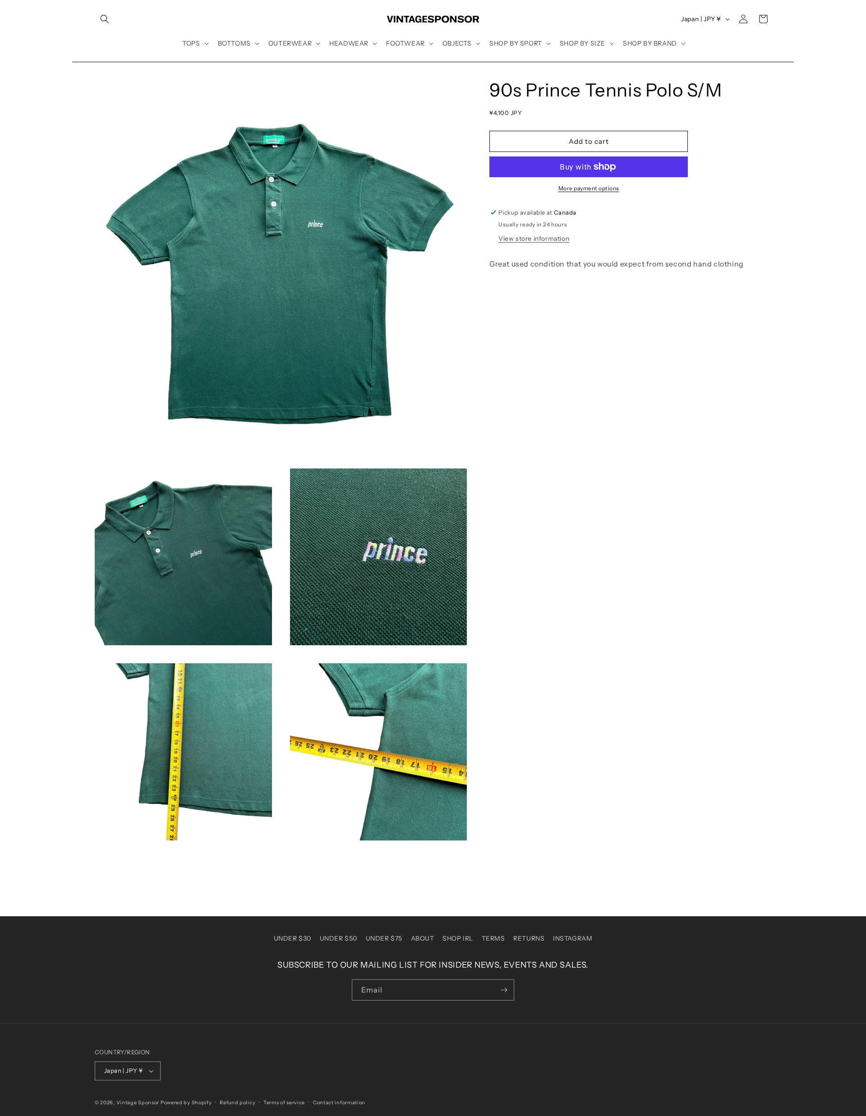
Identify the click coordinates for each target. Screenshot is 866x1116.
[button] (105, 19)
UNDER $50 (338, 938)
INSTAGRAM (572, 938)
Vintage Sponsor (138, 1102)
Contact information (339, 1102)
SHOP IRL (457, 938)
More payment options (588, 188)
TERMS (493, 938)
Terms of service (284, 1102)
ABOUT (422, 938)
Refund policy (237, 1102)
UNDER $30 (292, 938)
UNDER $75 (384, 938)
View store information (533, 238)
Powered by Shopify (186, 1102)
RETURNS (528, 938)
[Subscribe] (504, 990)
